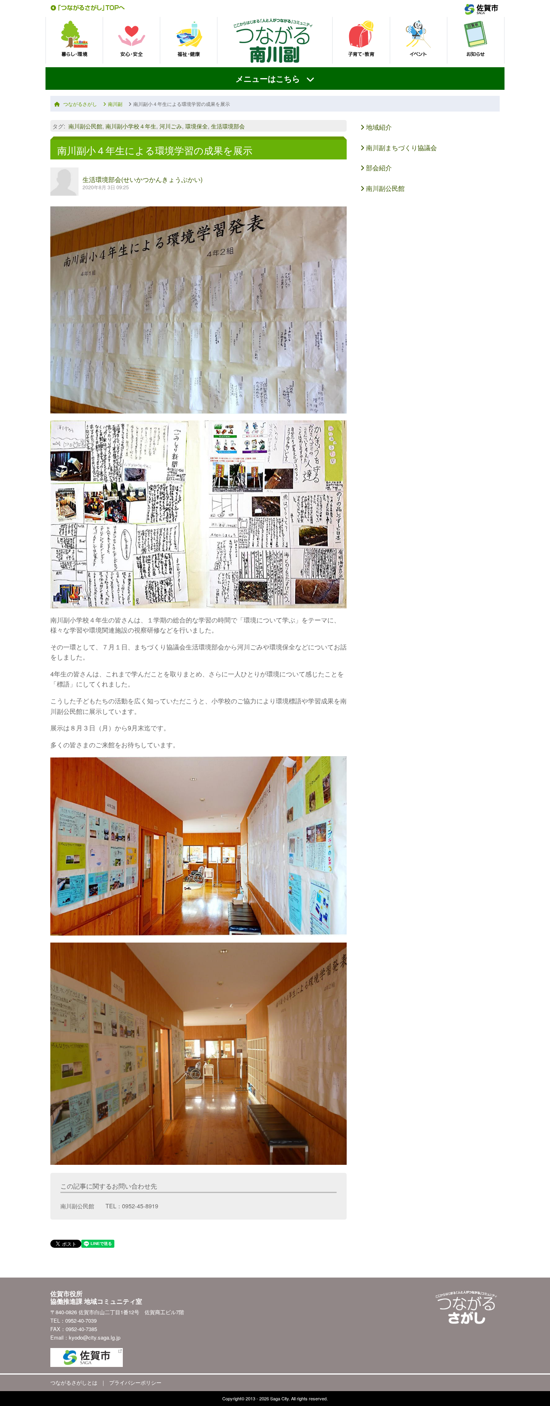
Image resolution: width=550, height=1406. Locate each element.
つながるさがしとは (73, 1382)
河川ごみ (170, 126)
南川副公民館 (85, 126)
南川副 (115, 103)
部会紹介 (378, 167)
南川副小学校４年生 (130, 126)
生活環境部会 (228, 126)
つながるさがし (80, 103)
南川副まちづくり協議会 (400, 147)
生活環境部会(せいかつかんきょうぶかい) (143, 179)
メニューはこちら (268, 78)
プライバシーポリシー (135, 1382)
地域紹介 (378, 127)
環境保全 (196, 126)
